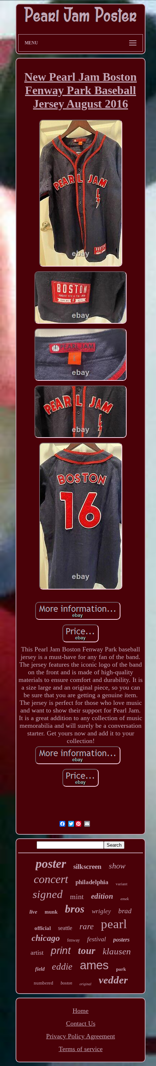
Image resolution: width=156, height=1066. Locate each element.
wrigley (101, 911)
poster (51, 863)
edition (102, 896)
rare (86, 926)
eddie (62, 966)
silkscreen (87, 866)
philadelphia (91, 882)
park (121, 969)
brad (125, 911)
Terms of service (81, 1049)
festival (96, 939)
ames (94, 965)
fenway (73, 940)
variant (121, 884)
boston (66, 983)
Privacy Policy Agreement (80, 1036)
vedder (113, 980)
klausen (117, 951)
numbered (43, 983)
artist (37, 952)
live (33, 912)
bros (75, 909)
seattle (65, 928)
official (42, 928)
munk (51, 912)
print (61, 950)
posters (121, 940)
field (40, 969)
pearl (114, 924)
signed (48, 894)
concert (51, 879)
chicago (46, 938)
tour (86, 950)
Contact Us (80, 1023)
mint (77, 897)
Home (81, 1010)
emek (124, 899)
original (85, 984)
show (117, 865)
